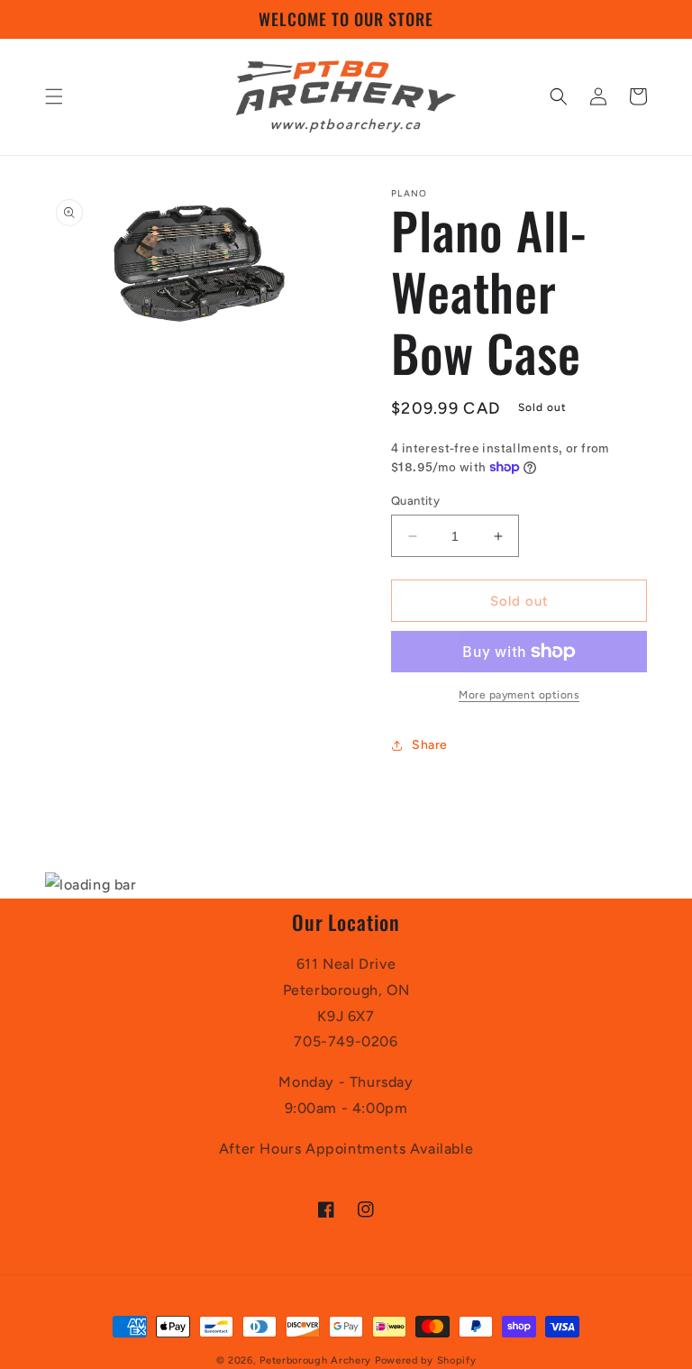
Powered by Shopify (426, 1360)
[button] (54, 96)
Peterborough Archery (315, 1360)
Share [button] (430, 745)
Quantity (415, 500)
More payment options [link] (519, 695)
